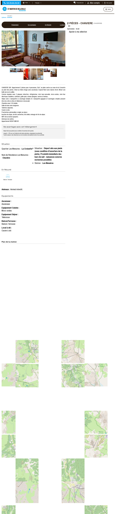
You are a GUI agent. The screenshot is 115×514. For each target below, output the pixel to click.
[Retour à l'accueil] (14, 11)
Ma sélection (79, 3)
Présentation (15, 25)
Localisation (63, 25)
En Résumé (48, 25)
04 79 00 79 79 (13, 3)
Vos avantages (32, 25)
